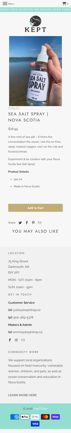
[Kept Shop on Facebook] (10, 340)
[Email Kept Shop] (23, 340)
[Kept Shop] (35, 24)
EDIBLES (13, 108)
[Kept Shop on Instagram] (17, 340)
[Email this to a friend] (39, 223)
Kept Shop (40, 408)
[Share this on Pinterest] (33, 223)
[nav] (8, 3)
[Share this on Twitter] (20, 223)
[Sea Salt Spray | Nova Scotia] (35, 71)
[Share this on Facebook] (26, 223)
